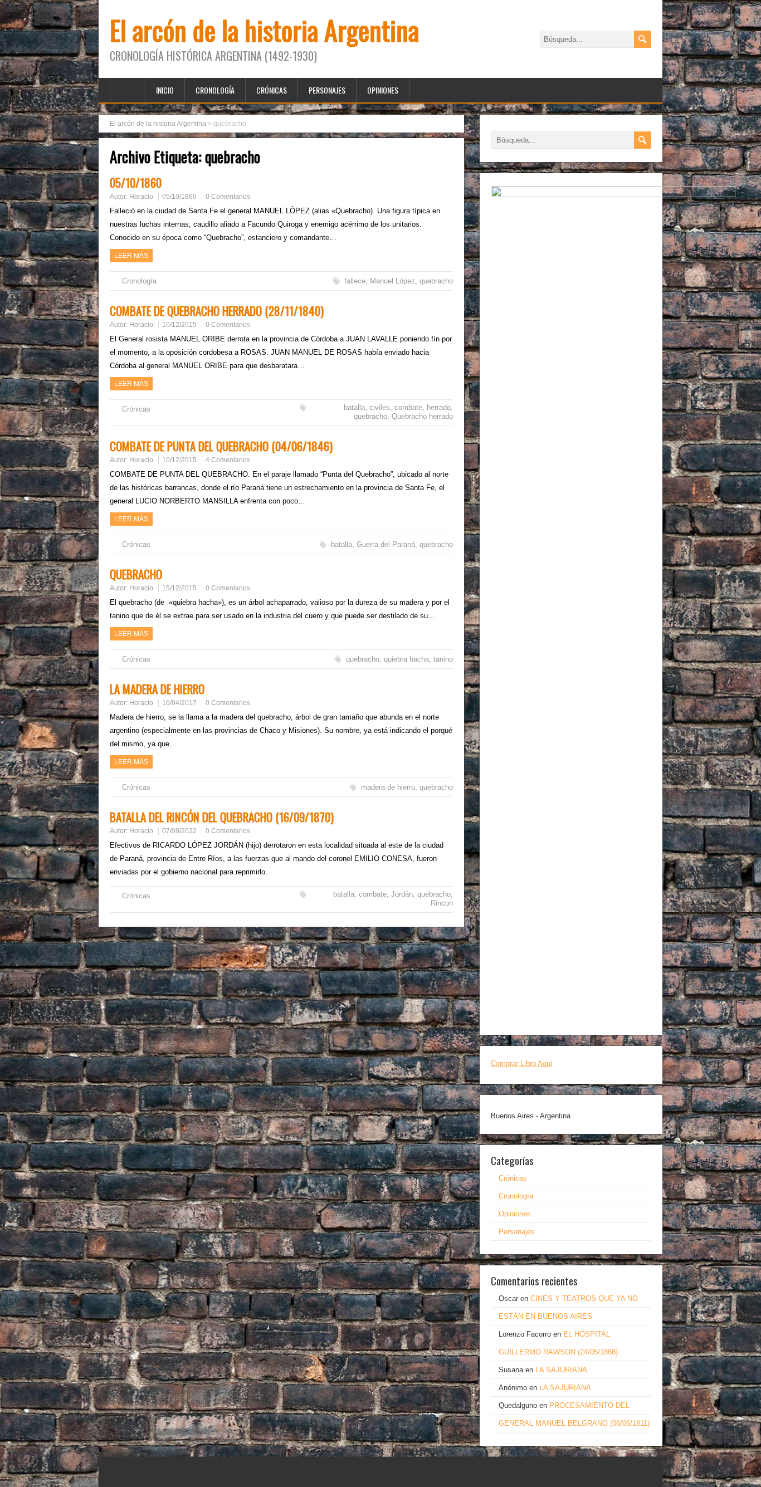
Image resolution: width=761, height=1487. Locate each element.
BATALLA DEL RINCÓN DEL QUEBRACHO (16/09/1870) (222, 816)
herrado (439, 407)
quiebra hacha (406, 659)
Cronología (215, 90)
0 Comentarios (228, 196)
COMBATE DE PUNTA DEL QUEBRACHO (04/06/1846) (221, 445)
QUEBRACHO (136, 574)
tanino (443, 659)
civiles (379, 407)
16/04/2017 (179, 703)
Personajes (327, 90)
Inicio (165, 90)
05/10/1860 (136, 182)
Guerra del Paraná (386, 544)
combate (408, 407)
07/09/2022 (179, 831)
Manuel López (392, 281)
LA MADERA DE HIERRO (157, 688)
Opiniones (382, 90)
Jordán (402, 894)
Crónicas (271, 90)
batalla (354, 407)
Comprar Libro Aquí (522, 1063)
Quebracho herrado (422, 416)
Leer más (131, 256)
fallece (354, 281)
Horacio (141, 196)
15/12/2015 (179, 588)
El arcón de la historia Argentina (264, 30)
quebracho (436, 281)
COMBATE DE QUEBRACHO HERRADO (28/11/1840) (217, 310)
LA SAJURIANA (561, 1370)
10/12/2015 (179, 325)
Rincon (442, 903)
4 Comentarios (228, 460)
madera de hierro (388, 787)
